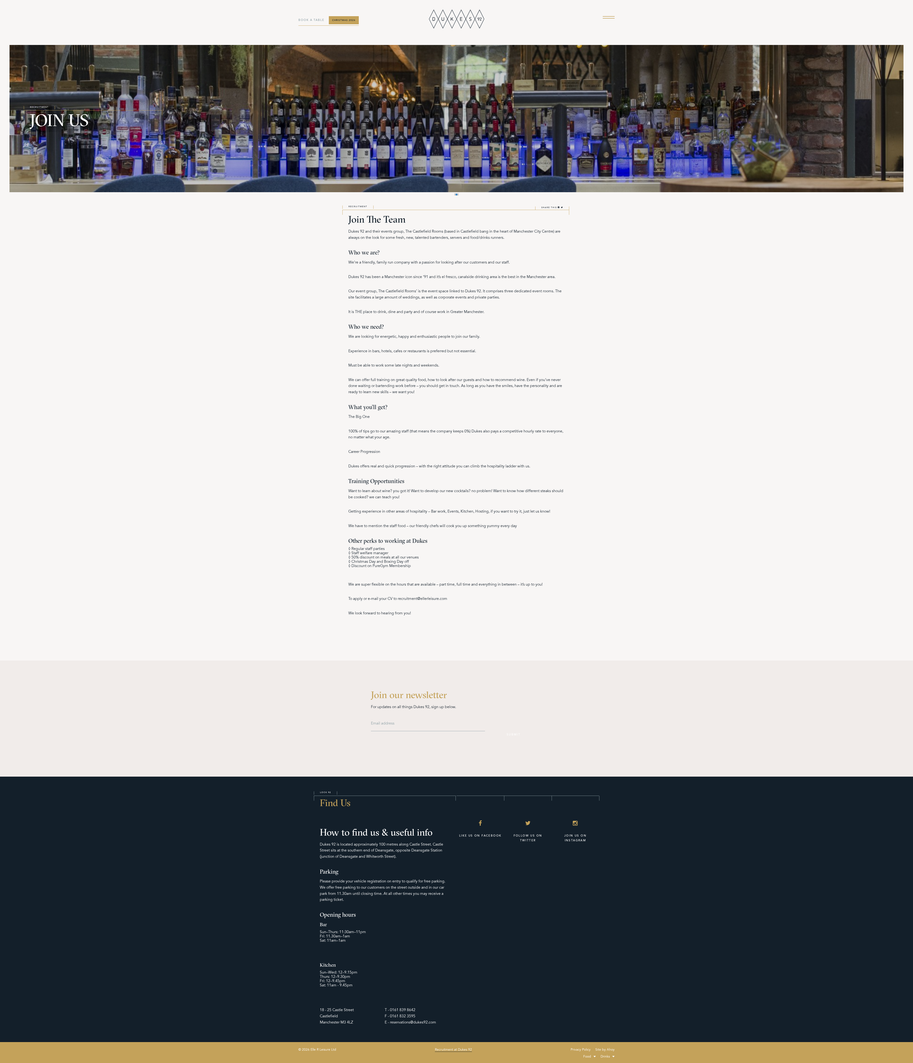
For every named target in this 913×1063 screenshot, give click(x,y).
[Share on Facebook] (559, 207)
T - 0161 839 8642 (400, 1010)
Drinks (605, 1056)
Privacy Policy (581, 1049)
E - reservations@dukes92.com (410, 1022)
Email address (382, 723)
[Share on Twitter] (562, 207)
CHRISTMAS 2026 (343, 20)
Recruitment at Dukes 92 (453, 1050)
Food (587, 1056)
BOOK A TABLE (311, 20)
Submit (513, 734)
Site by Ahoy (605, 1049)
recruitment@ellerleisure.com (422, 598)
